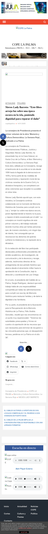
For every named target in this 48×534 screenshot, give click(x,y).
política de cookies (25, 528)
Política (34, 513)
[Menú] (4, 21)
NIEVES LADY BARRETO (29, 397)
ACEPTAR (24, 532)
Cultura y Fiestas (21, 515)
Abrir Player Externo (24, 468)
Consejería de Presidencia (16, 391)
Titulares (21, 103)
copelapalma (10, 123)
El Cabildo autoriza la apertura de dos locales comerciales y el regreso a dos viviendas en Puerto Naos (22, 413)
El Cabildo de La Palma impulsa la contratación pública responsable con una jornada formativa (23, 422)
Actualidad (10, 103)
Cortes (7, 513)
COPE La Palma (24, 44)
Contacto (8, 520)
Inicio (6, 506)
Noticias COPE (34, 508)
